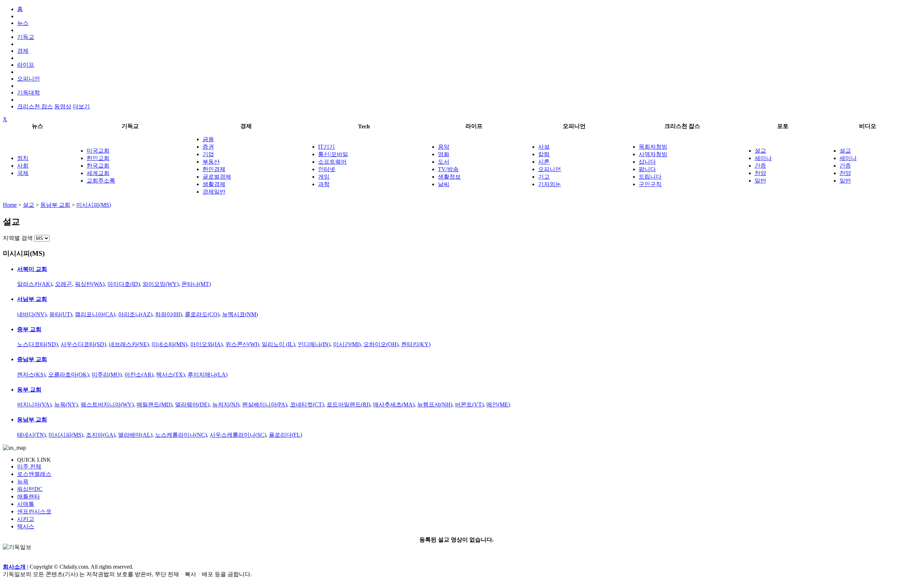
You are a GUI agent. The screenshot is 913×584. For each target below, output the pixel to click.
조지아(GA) (100, 435)
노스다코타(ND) (37, 344)
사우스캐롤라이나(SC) (238, 435)
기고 (544, 177)
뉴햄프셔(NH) (434, 404)
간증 (760, 166)
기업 (208, 154)
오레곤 (63, 284)
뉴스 (23, 23)
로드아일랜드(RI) (348, 404)
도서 (443, 162)
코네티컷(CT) (307, 404)
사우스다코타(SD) (83, 344)
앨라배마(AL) (135, 435)
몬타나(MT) (196, 284)
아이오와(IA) (206, 344)
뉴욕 (23, 481)
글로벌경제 (217, 177)
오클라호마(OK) (68, 375)
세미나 (763, 158)
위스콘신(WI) (242, 344)
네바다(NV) (31, 314)
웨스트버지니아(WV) (107, 404)
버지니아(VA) (34, 404)
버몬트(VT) (469, 404)
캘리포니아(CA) (95, 314)
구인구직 (650, 184)
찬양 (760, 173)
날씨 (443, 184)
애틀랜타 (28, 496)
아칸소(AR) (138, 375)
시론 (544, 162)
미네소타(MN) (169, 344)
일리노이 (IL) (278, 344)
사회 (23, 166)
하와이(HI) (168, 314)
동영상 (62, 106)
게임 (324, 177)
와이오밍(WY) (161, 284)
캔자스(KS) (31, 375)
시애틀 (25, 504)
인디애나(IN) (314, 344)
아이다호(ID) (123, 284)
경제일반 (214, 192)
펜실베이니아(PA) (264, 404)
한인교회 (98, 158)
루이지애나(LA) (208, 375)
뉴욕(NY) (66, 404)
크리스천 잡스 (35, 106)
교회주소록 (101, 181)
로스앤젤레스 (34, 474)
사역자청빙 (653, 154)
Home (10, 205)
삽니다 (647, 162)
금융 (208, 139)
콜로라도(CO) (202, 314)
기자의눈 (549, 184)
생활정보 (449, 177)
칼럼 (544, 154)
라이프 (25, 65)
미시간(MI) (347, 344)
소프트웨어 (332, 162)
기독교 (25, 37)
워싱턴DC (29, 489)
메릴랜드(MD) (154, 404)
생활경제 (214, 184)
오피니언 (28, 79)
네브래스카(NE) (129, 344)
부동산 (211, 162)
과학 (324, 184)
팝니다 (647, 169)
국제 (23, 173)
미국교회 (98, 151)
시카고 (25, 519)
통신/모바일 (333, 154)
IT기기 (326, 147)
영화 (443, 154)
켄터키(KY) (415, 344)
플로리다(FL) (285, 435)
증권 (208, 147)
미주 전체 (29, 466)
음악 (443, 147)
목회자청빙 (653, 147)
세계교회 (98, 173)
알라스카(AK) (34, 284)
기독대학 (28, 92)
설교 (760, 151)
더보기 (81, 106)
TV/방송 (448, 169)
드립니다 (650, 177)
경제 (23, 51)
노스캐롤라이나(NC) (181, 435)
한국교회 (98, 166)
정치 (23, 158)
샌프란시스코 (34, 511)
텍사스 (25, 526)
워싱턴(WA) (89, 284)
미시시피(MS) (93, 205)
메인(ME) (498, 404)
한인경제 (214, 169)
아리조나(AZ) (135, 314)
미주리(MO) (107, 375)
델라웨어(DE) (192, 404)
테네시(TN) (31, 435)
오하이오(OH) (380, 344)
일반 (760, 181)
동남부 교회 (55, 205)
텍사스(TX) (170, 375)
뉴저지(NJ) (225, 404)
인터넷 (326, 169)
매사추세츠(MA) (393, 404)
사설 (544, 147)
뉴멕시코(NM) (240, 314)
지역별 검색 (18, 238)
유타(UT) (60, 314)
